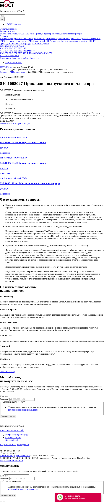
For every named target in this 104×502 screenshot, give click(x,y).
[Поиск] (2, 19)
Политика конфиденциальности (15, 455)
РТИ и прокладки (18, 72)
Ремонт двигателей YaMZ (12, 46)
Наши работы (23, 58)
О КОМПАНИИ (13, 437)
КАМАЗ (20, 34)
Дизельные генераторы (71, 34)
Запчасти (4, 36)
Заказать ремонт (8, 416)
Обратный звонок (8, 29)
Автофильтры (6, 38)
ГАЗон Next (5, 34)
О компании (5, 58)
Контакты (34, 58)
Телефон (4, 399)
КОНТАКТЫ (11, 440)
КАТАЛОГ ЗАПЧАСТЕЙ (12, 430)
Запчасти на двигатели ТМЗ (19, 41)
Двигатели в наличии (23, 38)
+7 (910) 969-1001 (13, 24)
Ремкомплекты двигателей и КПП (77, 41)
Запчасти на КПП (40, 41)
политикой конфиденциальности (23, 410)
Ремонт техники (7, 31)
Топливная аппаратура (20, 43)
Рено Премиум (36, 34)
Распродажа (54, 41)
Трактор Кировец (52, 34)
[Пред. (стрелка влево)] (1, 501)
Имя (2, 396)
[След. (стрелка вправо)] (4, 501)
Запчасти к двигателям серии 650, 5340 (52, 38)
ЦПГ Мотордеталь (40, 43)
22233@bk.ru (6, 67)
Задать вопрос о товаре (19, 123)
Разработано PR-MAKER (11, 460)
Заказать (4, 123)
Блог (14, 58)
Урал (13, 34)
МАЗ (27, 34)
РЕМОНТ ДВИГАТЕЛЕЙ (17, 435)
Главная (3, 72)
